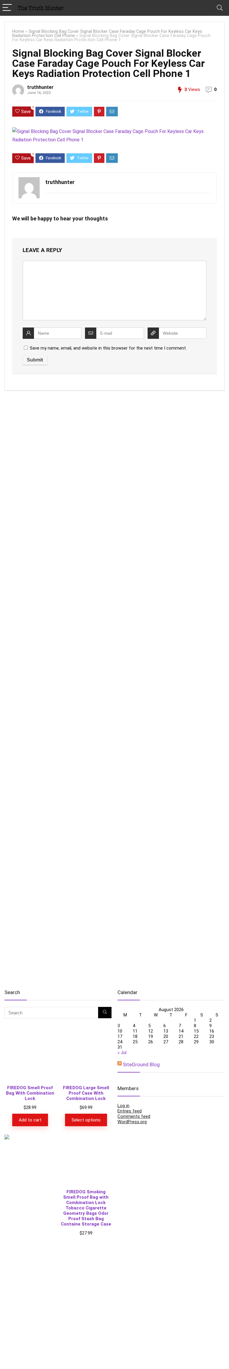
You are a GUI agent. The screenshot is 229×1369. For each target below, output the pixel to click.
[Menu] (7, 8)
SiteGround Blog (141, 1064)
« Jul (121, 1052)
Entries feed (129, 1111)
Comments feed (133, 1116)
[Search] (220, 8)
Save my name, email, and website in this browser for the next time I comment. (108, 348)
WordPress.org (132, 1121)
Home (18, 31)
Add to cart (30, 1120)
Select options (86, 1120)
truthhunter (40, 87)
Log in (123, 1105)
